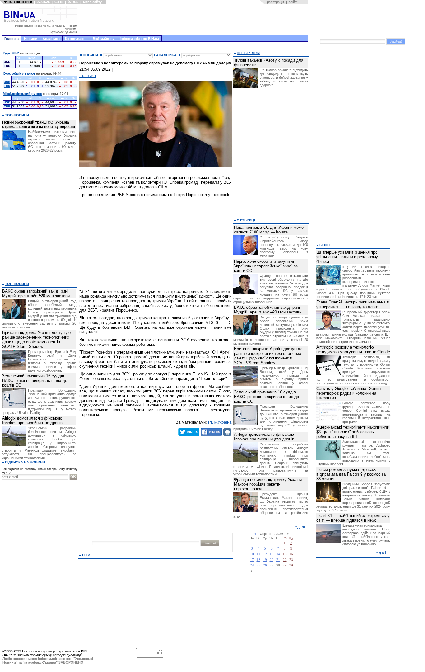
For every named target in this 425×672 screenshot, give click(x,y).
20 (271, 560)
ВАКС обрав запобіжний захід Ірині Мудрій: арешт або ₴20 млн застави (36, 293)
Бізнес (325, 245)
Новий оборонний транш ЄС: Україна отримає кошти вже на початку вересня (38, 124)
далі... (302, 526)
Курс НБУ (11, 53)
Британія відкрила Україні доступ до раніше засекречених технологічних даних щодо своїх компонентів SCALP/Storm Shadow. (36, 339)
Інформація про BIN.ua (139, 38)
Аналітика (51, 38)
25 (258, 565)
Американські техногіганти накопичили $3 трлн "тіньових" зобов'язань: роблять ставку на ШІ (352, 432)
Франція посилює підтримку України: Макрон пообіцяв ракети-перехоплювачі (268, 484)
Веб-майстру (103, 38)
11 (258, 554)
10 (252, 554)
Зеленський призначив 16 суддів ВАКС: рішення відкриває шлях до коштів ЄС (34, 381)
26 (265, 565)
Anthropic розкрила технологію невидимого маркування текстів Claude (353, 349)
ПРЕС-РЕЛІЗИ (248, 53)
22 (285, 560)
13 (271, 554)
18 (258, 560)
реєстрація (275, 2)
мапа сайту (92, 2)
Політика (87, 75)
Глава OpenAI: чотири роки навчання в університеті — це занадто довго (352, 304)
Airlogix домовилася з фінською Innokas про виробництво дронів (32, 420)
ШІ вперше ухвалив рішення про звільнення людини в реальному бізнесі (347, 257)
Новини (30, 38)
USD (7, 82)
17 (252, 560)
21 (278, 560)
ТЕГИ (86, 555)
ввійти (293, 2)
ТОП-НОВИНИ (17, 115)
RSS (74, 2)
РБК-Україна (219, 422)
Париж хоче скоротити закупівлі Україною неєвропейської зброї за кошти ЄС (266, 266)
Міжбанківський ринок (22, 94)
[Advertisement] (194, 20)
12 (265, 554)
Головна (11, 38)
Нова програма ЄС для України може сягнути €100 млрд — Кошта (269, 229)
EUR (7, 86)
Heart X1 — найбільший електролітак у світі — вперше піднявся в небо (353, 518)
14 (278, 554)
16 (291, 554)
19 (265, 560)
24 (252, 565)
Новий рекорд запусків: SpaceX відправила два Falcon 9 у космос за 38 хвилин (351, 474)
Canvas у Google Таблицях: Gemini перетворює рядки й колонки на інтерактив (348, 393)
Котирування (76, 38)
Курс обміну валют (19, 73)
